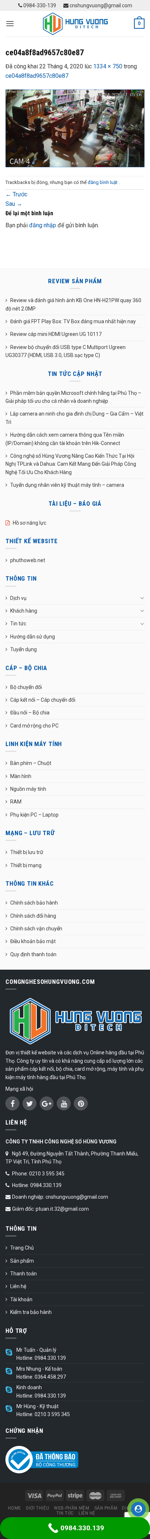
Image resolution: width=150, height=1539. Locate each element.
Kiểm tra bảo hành (31, 1312)
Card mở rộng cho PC (34, 726)
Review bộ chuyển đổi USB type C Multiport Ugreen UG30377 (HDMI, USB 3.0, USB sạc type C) (65, 351)
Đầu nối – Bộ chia (30, 713)
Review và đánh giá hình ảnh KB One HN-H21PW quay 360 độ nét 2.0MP (73, 304)
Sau (13, 203)
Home (14, 1508)
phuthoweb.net (27, 560)
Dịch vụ (18, 598)
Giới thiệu (37, 1508)
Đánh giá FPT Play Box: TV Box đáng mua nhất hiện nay (73, 321)
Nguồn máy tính (28, 789)
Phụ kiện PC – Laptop (34, 815)
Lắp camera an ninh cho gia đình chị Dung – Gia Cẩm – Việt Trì (74, 418)
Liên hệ (18, 1286)
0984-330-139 (39, 5)
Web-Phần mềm (71, 1508)
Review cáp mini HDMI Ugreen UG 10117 (56, 334)
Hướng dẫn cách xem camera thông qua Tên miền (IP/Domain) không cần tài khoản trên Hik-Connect (64, 439)
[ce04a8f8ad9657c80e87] (75, 127)
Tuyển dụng (23, 649)
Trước (16, 194)
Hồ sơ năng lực (29, 523)
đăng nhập (42, 225)
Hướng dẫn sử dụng (32, 637)
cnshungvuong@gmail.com (100, 5)
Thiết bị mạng (26, 865)
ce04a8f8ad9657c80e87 (36, 75)
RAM (15, 802)
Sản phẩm (22, 1261)
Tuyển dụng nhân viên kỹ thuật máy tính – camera (67, 485)
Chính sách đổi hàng (33, 916)
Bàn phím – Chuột (30, 763)
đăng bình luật (103, 182)
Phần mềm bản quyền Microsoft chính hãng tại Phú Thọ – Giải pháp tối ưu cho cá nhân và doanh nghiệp (73, 397)
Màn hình (20, 776)
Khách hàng (23, 611)
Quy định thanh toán (33, 954)
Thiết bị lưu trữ (26, 852)
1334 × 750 (107, 66)
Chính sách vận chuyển (36, 928)
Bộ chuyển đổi (26, 687)
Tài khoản (21, 1299)
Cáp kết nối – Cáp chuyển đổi (42, 700)
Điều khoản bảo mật (33, 941)
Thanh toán (23, 1274)
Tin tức (18, 623)
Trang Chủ (22, 1248)
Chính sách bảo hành (34, 903)
